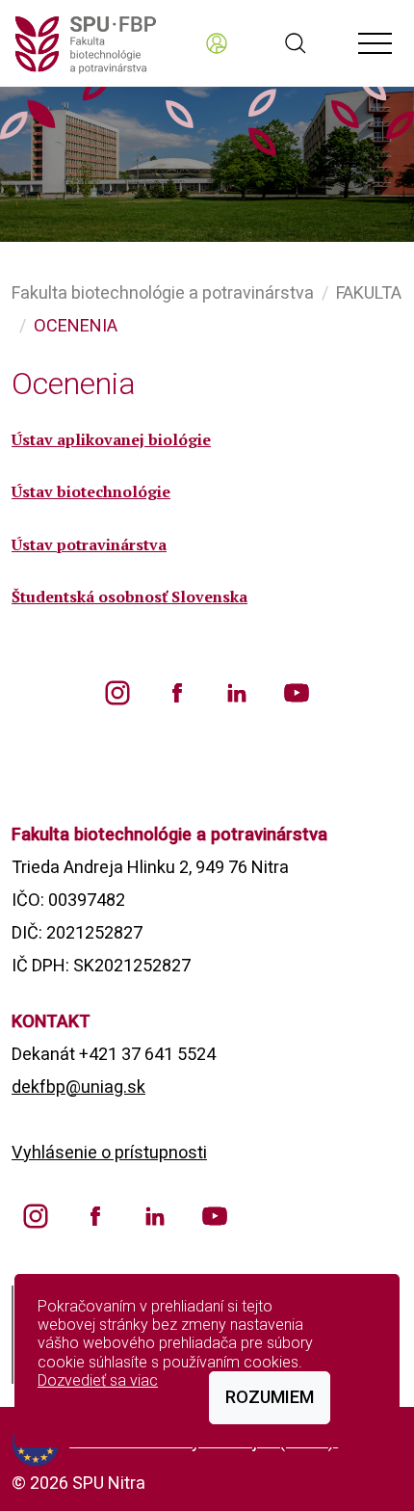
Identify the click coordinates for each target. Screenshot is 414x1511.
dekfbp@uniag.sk (78, 1086)
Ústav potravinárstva (89, 544)
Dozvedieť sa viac (98, 1380)
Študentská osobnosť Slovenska (129, 596)
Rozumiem (269, 1397)
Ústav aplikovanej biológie (111, 439)
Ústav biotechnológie (91, 491)
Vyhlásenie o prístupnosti (109, 1152)
